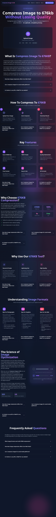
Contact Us (38, 2)
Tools (42, 2)
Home (29, 2)
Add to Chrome (50, 2)
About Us (33, 2)
